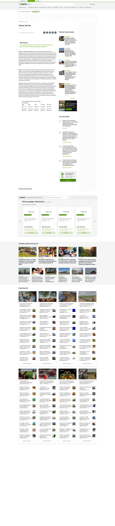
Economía (66, 7)
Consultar (31, 232)
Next (94, 221)
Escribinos (69, 109)
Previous (20, 221)
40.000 (82, 227)
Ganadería (56, 7)
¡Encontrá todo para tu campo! (34, 197)
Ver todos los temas (27, 363)
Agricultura (49, 7)
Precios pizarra (42, 7)
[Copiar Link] (55, 32)
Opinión (26, 21)
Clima (61, 7)
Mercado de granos (33, 7)
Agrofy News (21, 21)
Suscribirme (68, 180)
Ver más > (72, 98)
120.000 (47, 227)
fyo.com (20, 28)
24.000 (64, 227)
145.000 (30, 227)
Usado (25, 217)
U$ (25, 227)
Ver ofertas (48, 202)
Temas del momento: (26, 11)
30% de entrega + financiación (30, 230)
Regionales (81, 7)
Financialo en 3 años (46, 230)
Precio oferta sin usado (29, 228)
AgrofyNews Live (74, 7)
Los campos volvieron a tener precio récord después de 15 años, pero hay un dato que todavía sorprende (36, 45)
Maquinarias (88, 7)
